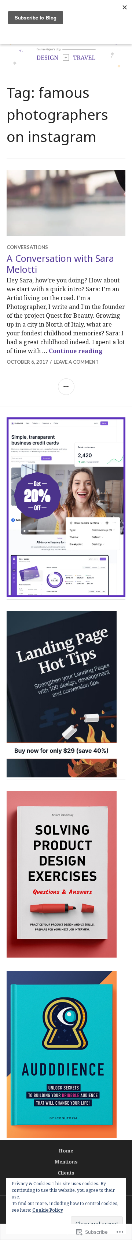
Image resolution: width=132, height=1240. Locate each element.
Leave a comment (76, 362)
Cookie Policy (47, 1210)
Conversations (27, 247)
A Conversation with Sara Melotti (60, 263)
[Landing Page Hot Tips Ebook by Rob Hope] (62, 775)
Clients (66, 1172)
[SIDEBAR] (66, 386)
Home (66, 1150)
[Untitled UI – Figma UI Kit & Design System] (66, 595)
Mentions (66, 1161)
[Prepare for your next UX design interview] (62, 955)
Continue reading (76, 351)
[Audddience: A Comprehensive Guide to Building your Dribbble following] (62, 1136)
